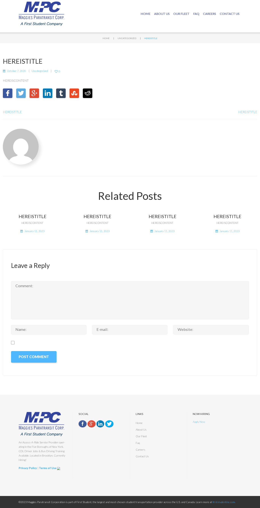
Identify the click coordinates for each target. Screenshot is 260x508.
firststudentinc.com (224, 502)
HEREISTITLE (12, 112)
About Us (162, 13)
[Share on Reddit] (87, 93)
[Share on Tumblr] (61, 93)
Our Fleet (181, 13)
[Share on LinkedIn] (47, 93)
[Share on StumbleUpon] (74, 93)
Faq (196, 13)
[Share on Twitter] (21, 93)
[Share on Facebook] (7, 93)
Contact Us (229, 13)
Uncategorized (127, 38)
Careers (209, 13)
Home (145, 13)
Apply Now (199, 421)
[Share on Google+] (34, 93)
